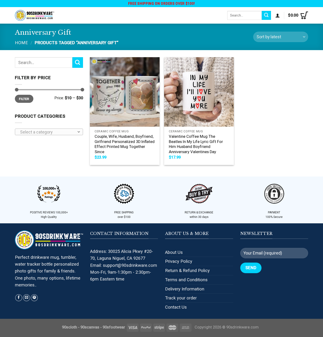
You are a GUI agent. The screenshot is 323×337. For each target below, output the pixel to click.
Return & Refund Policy (187, 270)
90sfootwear (114, 327)
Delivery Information (184, 288)
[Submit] (266, 15)
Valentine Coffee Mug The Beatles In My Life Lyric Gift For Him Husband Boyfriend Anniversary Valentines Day (196, 144)
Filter (24, 99)
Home (21, 42)
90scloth (69, 327)
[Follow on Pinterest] (34, 297)
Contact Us (176, 307)
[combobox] (49, 132)
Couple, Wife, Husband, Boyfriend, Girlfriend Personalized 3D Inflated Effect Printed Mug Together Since (125, 144)
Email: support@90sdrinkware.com (123, 265)
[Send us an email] (26, 297)
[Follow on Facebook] (18, 297)
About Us (174, 252)
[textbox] (47, 132)
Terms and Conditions (186, 279)
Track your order (181, 297)
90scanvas (89, 327)
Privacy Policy (178, 261)
